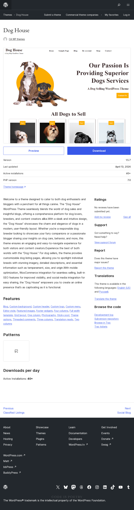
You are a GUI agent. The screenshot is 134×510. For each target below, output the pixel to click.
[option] (16, 351)
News (6, 433)
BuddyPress (12, 472)
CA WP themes (17, 39)
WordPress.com (14, 455)
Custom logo (57, 306)
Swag (106, 444)
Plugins (40, 438)
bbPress (10, 467)
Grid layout (20, 315)
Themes (7, 14)
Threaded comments (24, 319)
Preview (34, 150)
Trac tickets (100, 326)
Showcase (42, 427)
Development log (103, 314)
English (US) (124, 287)
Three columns (45, 319)
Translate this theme (105, 298)
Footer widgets (44, 310)
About (6, 427)
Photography (49, 315)
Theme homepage (13, 186)
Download (99, 150)
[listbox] (45, 351)
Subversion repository (106, 318)
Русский (103, 291)
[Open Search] (119, 5)
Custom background (20, 306)
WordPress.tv (78, 444)
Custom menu (73, 306)
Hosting (8, 438)
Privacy (7, 444)
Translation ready (63, 319)
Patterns (41, 444)
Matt (7, 461)
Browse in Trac (102, 322)
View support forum (105, 242)
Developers (75, 438)
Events (105, 433)
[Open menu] (129, 5)
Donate (107, 438)
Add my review (102, 217)
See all (127, 217)
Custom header (41, 306)
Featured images (26, 310)
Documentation (78, 433)
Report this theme (104, 267)
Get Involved (109, 427)
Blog (5, 306)
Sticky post (63, 315)
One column (33, 315)
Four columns (61, 310)
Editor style (9, 310)
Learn (72, 427)
